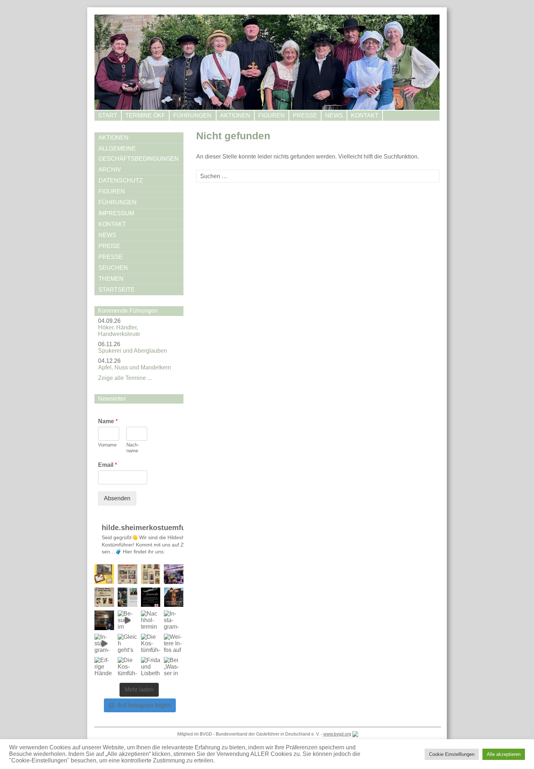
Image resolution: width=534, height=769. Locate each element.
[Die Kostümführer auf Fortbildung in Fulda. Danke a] (151, 643)
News (334, 115)
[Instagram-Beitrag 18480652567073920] (173, 620)
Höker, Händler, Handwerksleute (119, 330)
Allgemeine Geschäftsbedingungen (138, 153)
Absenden (117, 498)
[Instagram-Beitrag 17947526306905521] (104, 643)
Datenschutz (120, 180)
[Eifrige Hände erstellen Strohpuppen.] (104, 667)
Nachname (132, 448)
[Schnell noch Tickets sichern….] (151, 574)
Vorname (107, 445)
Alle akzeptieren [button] (504, 754)
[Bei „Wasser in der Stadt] (173, 667)
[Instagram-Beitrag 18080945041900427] (127, 597)
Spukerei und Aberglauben (132, 351)
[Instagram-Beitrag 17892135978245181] (151, 597)
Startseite (116, 290)
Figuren (271, 115)
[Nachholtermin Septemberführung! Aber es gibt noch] (151, 620)
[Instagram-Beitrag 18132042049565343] (104, 574)
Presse (305, 115)
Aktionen (235, 115)
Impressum (116, 213)
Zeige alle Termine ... (125, 378)
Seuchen (113, 268)
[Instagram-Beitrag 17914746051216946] (173, 597)
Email (107, 465)
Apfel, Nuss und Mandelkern (134, 367)
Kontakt (365, 115)
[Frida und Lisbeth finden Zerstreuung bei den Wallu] (151, 667)
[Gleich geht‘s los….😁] (127, 643)
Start (107, 115)
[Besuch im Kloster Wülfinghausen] (127, 620)
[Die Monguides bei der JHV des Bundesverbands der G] (173, 574)
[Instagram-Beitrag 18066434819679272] (127, 574)
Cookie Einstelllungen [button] (451, 754)
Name (108, 421)
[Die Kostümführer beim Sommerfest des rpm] (127, 667)
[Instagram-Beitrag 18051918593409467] (104, 597)
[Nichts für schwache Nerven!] (104, 620)
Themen (111, 279)
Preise (109, 246)
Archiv (109, 170)
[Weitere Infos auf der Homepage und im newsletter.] (173, 643)
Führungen (192, 115)
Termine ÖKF (145, 115)
